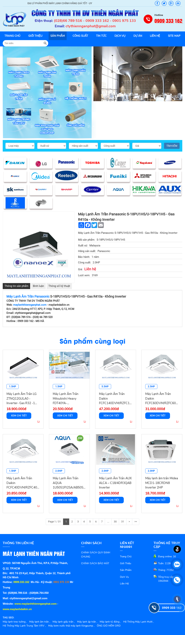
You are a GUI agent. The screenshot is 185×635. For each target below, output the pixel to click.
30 (115, 521)
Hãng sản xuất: (87, 251)
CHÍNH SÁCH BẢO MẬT (95, 563)
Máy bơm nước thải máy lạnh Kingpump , (71, 625)
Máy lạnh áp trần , (87, 621)
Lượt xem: (84, 275)
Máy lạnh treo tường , (15, 621)
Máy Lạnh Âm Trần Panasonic (28, 296)
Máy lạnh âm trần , (39, 621)
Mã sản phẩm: (86, 239)
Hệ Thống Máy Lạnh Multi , (138, 621)
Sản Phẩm (126, 570)
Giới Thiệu (125, 563)
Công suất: (84, 262)
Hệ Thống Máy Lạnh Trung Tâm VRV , (24, 625)
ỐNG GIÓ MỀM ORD (109, 625)
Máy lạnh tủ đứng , (110, 621)
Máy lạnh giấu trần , (64, 621)
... (108, 521)
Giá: (80, 269)
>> (135, 521)
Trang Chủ (126, 556)
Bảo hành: (84, 257)
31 (122, 521)
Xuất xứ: (83, 245)
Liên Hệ (124, 583)
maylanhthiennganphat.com (29, 304)
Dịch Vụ (124, 577)
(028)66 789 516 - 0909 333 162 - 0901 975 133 (95, 20)
